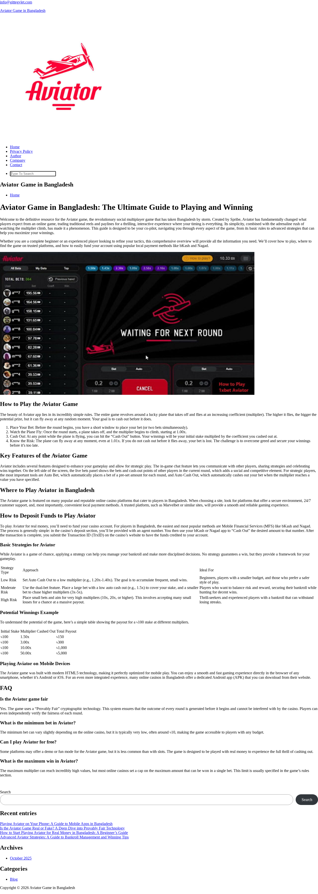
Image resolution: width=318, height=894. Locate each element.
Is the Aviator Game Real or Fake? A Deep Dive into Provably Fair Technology (62, 828)
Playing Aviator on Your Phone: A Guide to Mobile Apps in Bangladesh (56, 824)
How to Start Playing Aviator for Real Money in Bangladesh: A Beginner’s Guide (64, 833)
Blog (14, 879)
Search (5, 792)
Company (17, 160)
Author (15, 156)
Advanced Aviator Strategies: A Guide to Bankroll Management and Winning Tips (64, 837)
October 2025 (21, 858)
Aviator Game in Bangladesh (22, 10)
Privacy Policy (21, 151)
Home (15, 147)
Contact (16, 165)
